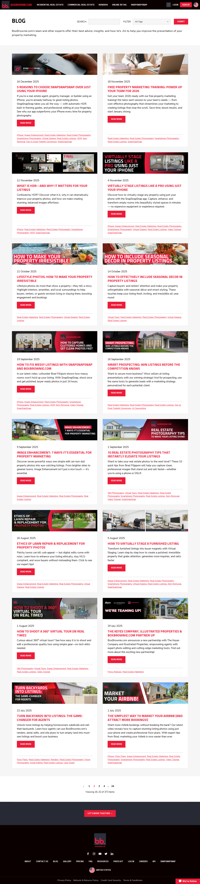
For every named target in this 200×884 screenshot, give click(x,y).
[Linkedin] (112, 853)
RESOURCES (103, 861)
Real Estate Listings (66, 138)
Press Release (115, 671)
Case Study (69, 762)
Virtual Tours (113, 317)
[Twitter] (106, 853)
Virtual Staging (49, 138)
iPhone (20, 135)
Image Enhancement (34, 135)
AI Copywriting (139, 408)
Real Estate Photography (78, 135)
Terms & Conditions (132, 880)
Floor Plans (22, 759)
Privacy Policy (64, 880)
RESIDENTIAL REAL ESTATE (50, 5)
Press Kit (118, 861)
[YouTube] (100, 853)
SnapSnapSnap (65, 141)
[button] (168, 4)
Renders (55, 759)
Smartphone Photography (29, 138)
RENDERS (103, 5)
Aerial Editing (36, 762)
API (154, 861)
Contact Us (42, 861)
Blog (55, 861)
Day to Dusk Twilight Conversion (41, 141)
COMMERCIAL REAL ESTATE (81, 5)
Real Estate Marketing (55, 135)
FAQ (90, 861)
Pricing (80, 861)
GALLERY (67, 861)
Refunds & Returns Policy (86, 880)
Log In (131, 861)
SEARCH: (82, 21)
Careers (143, 861)
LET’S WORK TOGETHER (99, 813)
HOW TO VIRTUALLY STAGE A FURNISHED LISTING (143, 543)
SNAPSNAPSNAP (139, 5)
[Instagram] (94, 853)
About (28, 861)
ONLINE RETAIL (119, 5)
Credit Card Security (111, 880)
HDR (79, 138)
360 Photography (116, 492)
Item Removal (62, 405)
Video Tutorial (174, 229)
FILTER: (127, 21)
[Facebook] (88, 853)
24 (112, 786)
